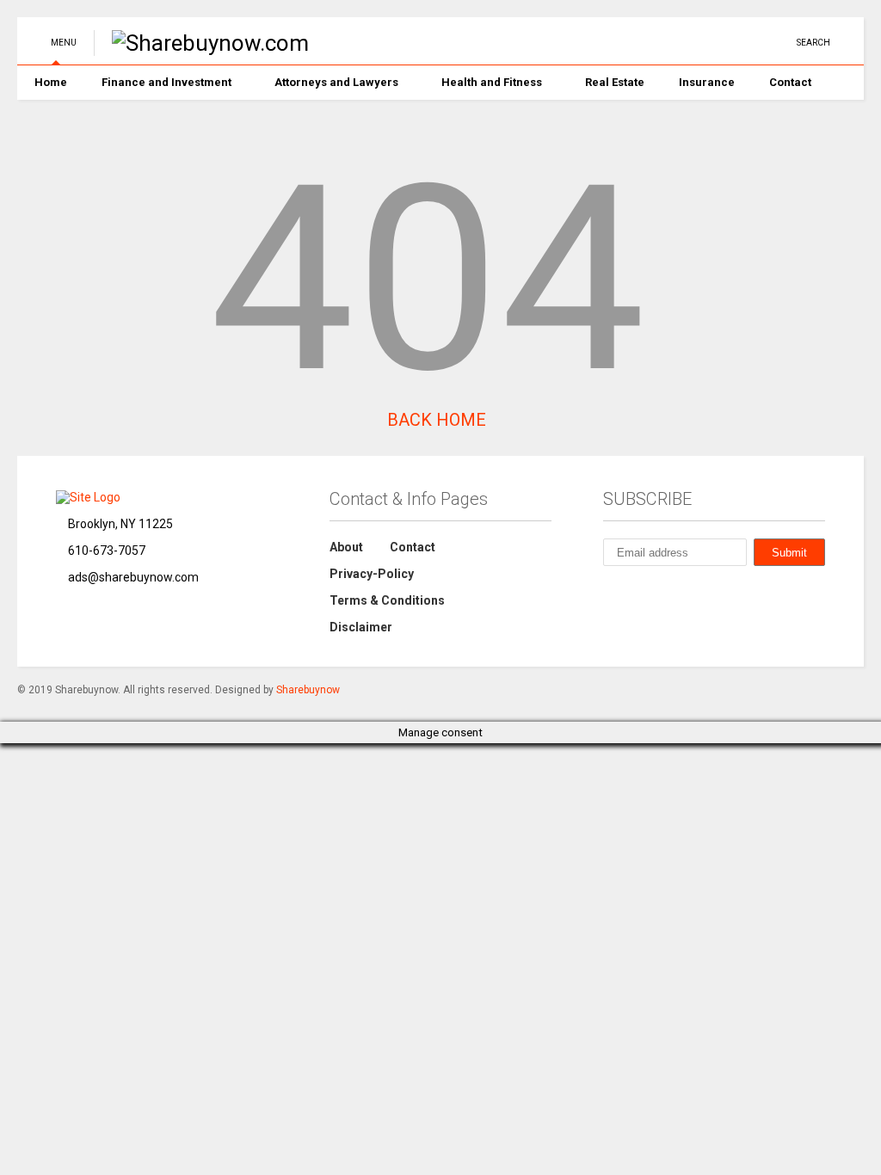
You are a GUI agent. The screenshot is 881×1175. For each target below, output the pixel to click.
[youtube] (643, 42)
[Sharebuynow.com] (201, 43)
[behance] (610, 593)
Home (50, 82)
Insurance (707, 82)
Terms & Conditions (387, 600)
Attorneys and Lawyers (336, 82)
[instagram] (723, 42)
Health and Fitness (491, 82)
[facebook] (777, 42)
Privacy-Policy (372, 574)
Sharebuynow (308, 690)
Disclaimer (361, 627)
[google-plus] (750, 42)
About (346, 547)
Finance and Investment (166, 82)
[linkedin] (697, 42)
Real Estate (614, 82)
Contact (790, 82)
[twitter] (670, 42)
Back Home (434, 419)
